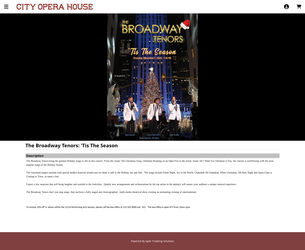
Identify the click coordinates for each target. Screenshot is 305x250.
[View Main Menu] (6, 6)
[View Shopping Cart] (298, 6)
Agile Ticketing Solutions (159, 241)
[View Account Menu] (286, 6)
